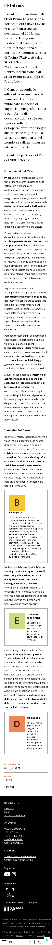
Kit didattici (33, 717)
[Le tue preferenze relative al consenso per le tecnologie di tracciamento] (47, 940)
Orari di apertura (13, 842)
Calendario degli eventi (34, 616)
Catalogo (29, 942)
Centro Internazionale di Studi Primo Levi (21, 932)
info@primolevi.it (13, 839)
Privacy (19, 935)
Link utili (9, 808)
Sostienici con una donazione (20, 856)
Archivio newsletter (14, 815)
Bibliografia (16, 512)
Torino (8, 780)
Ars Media (41, 935)
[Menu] (4, 942)
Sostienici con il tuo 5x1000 (18, 860)
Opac (7, 812)
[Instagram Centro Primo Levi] (14, 875)
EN (40, 943)
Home (11, 942)
